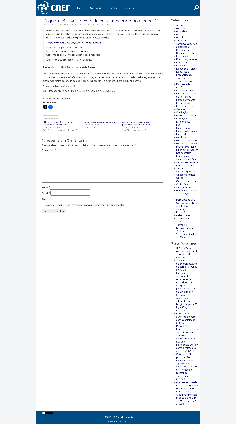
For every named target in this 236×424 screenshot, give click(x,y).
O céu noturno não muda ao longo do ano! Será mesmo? (186, 398)
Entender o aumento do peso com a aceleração (186, 316)
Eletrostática (183, 62)
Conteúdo (95, 8)
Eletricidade (182, 56)
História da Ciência (186, 115)
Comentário (49, 150)
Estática (180, 65)
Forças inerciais (184, 103)
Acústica (180, 25)
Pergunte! (128, 8)
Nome (46, 187)
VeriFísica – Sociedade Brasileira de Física (187, 234)
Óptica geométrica (186, 181)
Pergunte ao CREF (186, 200)
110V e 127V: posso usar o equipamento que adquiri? (187, 251)
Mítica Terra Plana (186, 147)
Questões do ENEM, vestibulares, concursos (187, 206)
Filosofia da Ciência (186, 90)
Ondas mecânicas (185, 175)
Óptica (179, 178)
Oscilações (182, 184)
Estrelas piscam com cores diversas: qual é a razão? (187, 348)
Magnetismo (183, 128)
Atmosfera (181, 31)
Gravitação (182, 112)
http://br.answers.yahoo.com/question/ (67, 51)
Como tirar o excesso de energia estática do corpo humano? (187, 263)
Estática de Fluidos (186, 69)
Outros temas (183, 187)
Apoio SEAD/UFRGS (118, 421)
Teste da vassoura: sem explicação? (99, 122)
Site (44, 199)
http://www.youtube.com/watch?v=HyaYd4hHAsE (73, 42)
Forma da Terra (184, 106)
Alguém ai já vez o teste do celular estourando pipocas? (100, 20)
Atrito (179, 34)
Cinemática (182, 40)
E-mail (46, 193)
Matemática (182, 134)
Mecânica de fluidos (187, 140)
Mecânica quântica (186, 143)
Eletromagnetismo (186, 59)
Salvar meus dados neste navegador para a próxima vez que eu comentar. (84, 205)
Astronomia (182, 28)
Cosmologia (182, 50)
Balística (180, 37)
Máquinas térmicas (186, 131)
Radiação (181, 212)
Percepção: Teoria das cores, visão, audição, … (186, 193)
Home (79, 8)
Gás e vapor (182, 109)
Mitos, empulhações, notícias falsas (95, 25)
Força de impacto (185, 100)
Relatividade (183, 215)
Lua (178, 125)
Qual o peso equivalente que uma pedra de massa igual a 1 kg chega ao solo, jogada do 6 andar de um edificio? (186, 282)
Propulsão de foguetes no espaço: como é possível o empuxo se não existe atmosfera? (187, 332)
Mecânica (181, 137)
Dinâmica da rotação (187, 53)
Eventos (112, 8)
